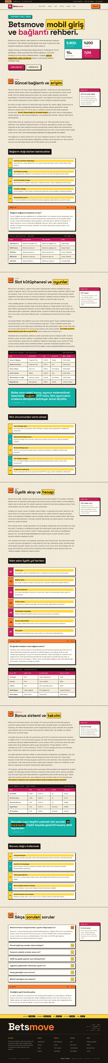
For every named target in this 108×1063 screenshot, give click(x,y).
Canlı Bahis (57, 1051)
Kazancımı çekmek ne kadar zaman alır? (25, 952)
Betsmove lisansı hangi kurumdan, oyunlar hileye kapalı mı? (33, 927)
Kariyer (40, 1045)
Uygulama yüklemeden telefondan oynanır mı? (28, 966)
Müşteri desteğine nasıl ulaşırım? (22, 979)
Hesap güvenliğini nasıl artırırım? (22, 972)
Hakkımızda (41, 1041)
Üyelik (62, 6)
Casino (56, 1045)
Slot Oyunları (57, 1048)
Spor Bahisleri (58, 1041)
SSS (74, 6)
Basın (39, 1048)
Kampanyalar (33, 67)
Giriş (50, 6)
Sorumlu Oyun (91, 1048)
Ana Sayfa (42, 6)
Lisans (88, 1051)
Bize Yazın (73, 1045)
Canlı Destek (74, 1048)
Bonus (68, 6)
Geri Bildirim (73, 1051)
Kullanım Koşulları (91, 1041)
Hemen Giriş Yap (16, 67)
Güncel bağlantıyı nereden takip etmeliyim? (27, 945)
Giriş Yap (95, 6)
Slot (55, 6)
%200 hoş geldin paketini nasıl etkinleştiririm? (27, 959)
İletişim (40, 1051)
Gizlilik (88, 1045)
